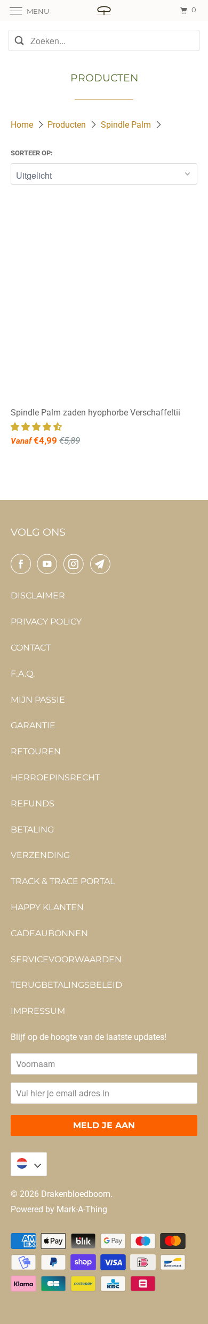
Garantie (33, 725)
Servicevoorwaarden (66, 959)
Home (23, 125)
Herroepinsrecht (55, 777)
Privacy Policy (46, 622)
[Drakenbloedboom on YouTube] (49, 564)
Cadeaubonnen (49, 933)
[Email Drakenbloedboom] (102, 564)
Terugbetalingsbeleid (66, 985)
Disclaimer (38, 595)
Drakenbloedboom (75, 1194)
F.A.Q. (23, 674)
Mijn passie (38, 700)
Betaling (32, 830)
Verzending (40, 855)
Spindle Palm (127, 125)
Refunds (32, 803)
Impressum (38, 1011)
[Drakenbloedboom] (104, 10)
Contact (31, 648)
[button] (37, 427)
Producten (67, 125)
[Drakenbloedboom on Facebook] (23, 564)
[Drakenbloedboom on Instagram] (75, 564)
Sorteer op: (32, 153)
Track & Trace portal (63, 881)
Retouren (36, 751)
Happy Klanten (47, 907)
